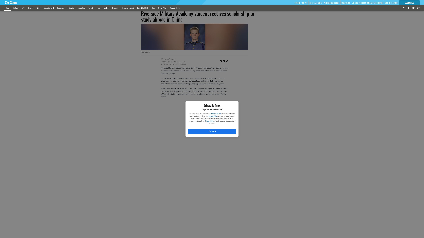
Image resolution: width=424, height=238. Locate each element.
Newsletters (81, 8)
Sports (30, 8)
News (7, 8)
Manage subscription (375, 2)
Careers (355, 2)
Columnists (60, 8)
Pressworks (345, 2)
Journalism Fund (49, 8)
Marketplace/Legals (331, 2)
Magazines (115, 8)
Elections (15, 8)
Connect (362, 2)
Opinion (38, 8)
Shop (153, 8)
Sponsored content (128, 8)
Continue (212, 131)
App (99, 8)
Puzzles (105, 8)
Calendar (91, 8)
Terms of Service (215, 113)
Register (394, 2)
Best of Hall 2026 (142, 8)
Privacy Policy (213, 116)
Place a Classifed (315, 2)
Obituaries (71, 8)
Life (23, 8)
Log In (387, 2)
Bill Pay (304, 2)
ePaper (297, 2)
